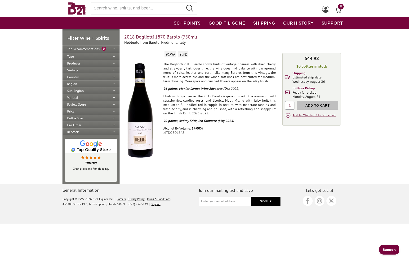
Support (155, 204)
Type (70, 56)
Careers (121, 199)
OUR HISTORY (298, 23)
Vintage (72, 70)
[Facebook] (308, 201)
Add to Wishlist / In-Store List (314, 115)
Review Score (76, 104)
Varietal (72, 97)
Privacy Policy (136, 199)
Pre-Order (74, 125)
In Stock (73, 132)
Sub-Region (75, 91)
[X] (331, 201)
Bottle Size (75, 118)
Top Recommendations (84, 49)
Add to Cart (317, 105)
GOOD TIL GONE (227, 23)
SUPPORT (332, 23)
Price (70, 111)
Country (73, 77)
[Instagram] (320, 201)
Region (72, 84)
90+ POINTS (187, 23)
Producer (73, 63)
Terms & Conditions (158, 199)
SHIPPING (264, 23)
